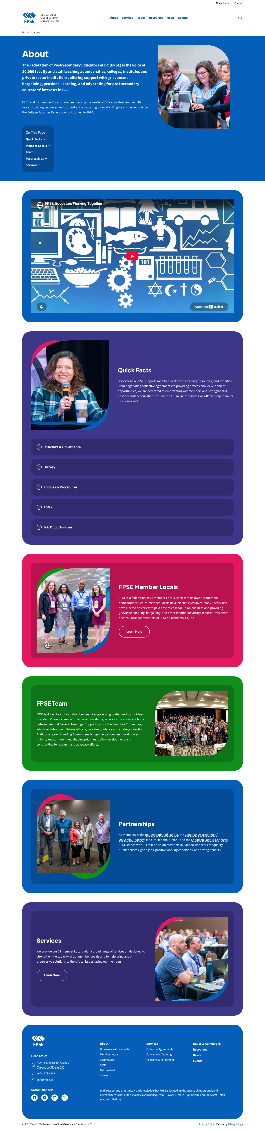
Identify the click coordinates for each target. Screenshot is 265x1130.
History (49, 467)
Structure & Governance (62, 447)
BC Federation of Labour (161, 835)
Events (183, 18)
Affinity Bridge (235, 1124)
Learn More (134, 631)
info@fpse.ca (45, 1080)
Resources (156, 18)
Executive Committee (126, 724)
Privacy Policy (206, 1124)
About (113, 18)
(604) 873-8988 (46, 1073)
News (171, 18)
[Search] (240, 17)
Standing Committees (74, 734)
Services (127, 18)
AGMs (47, 507)
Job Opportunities (57, 527)
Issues (141, 18)
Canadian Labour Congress (209, 840)
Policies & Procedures (60, 487)
